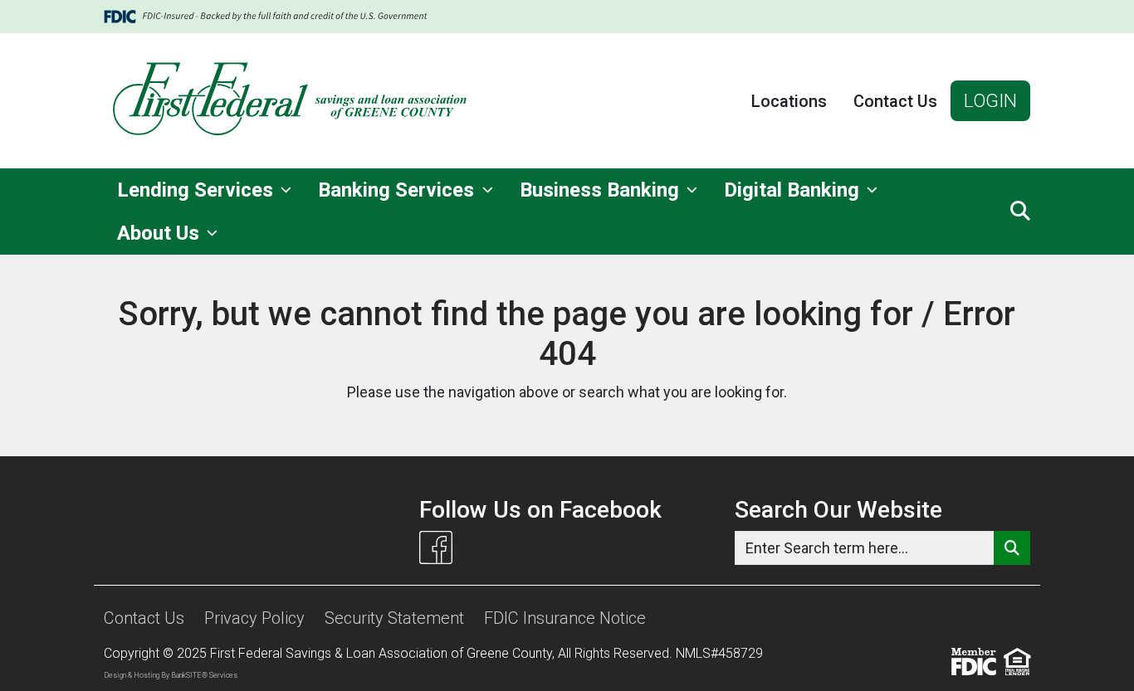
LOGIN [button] (990, 100)
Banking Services (398, 190)
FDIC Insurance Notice (565, 618)
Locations (789, 101)
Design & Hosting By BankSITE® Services (170, 675)
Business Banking (602, 190)
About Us (160, 233)
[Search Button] (1012, 548)
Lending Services (197, 190)
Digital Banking (794, 190)
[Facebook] (435, 547)
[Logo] (291, 100)
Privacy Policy (254, 618)
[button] (1020, 211)
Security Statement (394, 618)
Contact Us (895, 101)
